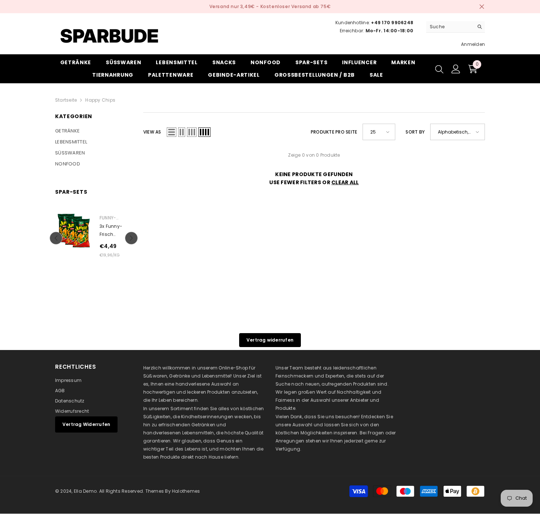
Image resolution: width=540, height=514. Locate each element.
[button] (56, 238)
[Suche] (455, 27)
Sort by (415, 132)
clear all (345, 182)
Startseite (66, 100)
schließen (482, 7)
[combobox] (450, 26)
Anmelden (473, 44)
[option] (94, 238)
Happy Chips (100, 100)
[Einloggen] (455, 69)
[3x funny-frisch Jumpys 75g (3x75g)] (73, 230)
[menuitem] (93, 130)
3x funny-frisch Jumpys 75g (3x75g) (114, 230)
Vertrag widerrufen (270, 340)
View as (152, 132)
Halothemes (186, 491)
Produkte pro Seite (334, 132)
